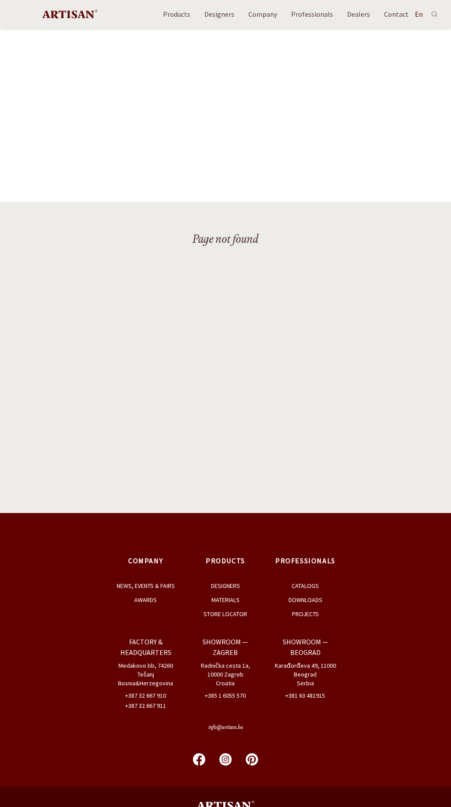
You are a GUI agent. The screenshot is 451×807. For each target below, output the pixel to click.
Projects (305, 614)
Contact (396, 14)
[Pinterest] (252, 759)
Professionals (312, 14)
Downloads (305, 600)
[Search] (434, 14)
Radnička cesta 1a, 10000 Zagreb (225, 670)
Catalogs (305, 586)
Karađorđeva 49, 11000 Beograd (305, 670)
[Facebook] (199, 759)
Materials (225, 600)
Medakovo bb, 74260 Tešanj (145, 670)
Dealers (358, 14)
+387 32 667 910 (145, 695)
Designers (219, 14)
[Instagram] (225, 759)
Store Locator (225, 614)
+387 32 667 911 (145, 706)
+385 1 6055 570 (225, 695)
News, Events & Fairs (146, 586)
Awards (145, 600)
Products (176, 14)
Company (262, 14)
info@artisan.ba (225, 728)
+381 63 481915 (305, 695)
